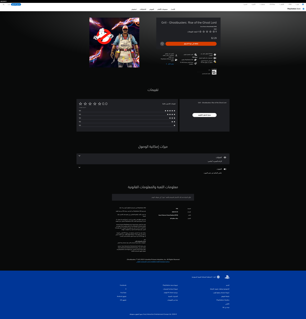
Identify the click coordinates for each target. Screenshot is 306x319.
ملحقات (263, 4)
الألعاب (282, 4)
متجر (298, 4)
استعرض (134, 9)
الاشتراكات (143, 9)
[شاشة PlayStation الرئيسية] (303, 4)
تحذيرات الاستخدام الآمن (140, 241)
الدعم (245, 4)
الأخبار (253, 4)
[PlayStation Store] (296, 8)
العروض (151, 9)
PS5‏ (290, 4)
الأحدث (173, 9)
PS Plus (272, 4)
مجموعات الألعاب (162, 9)
